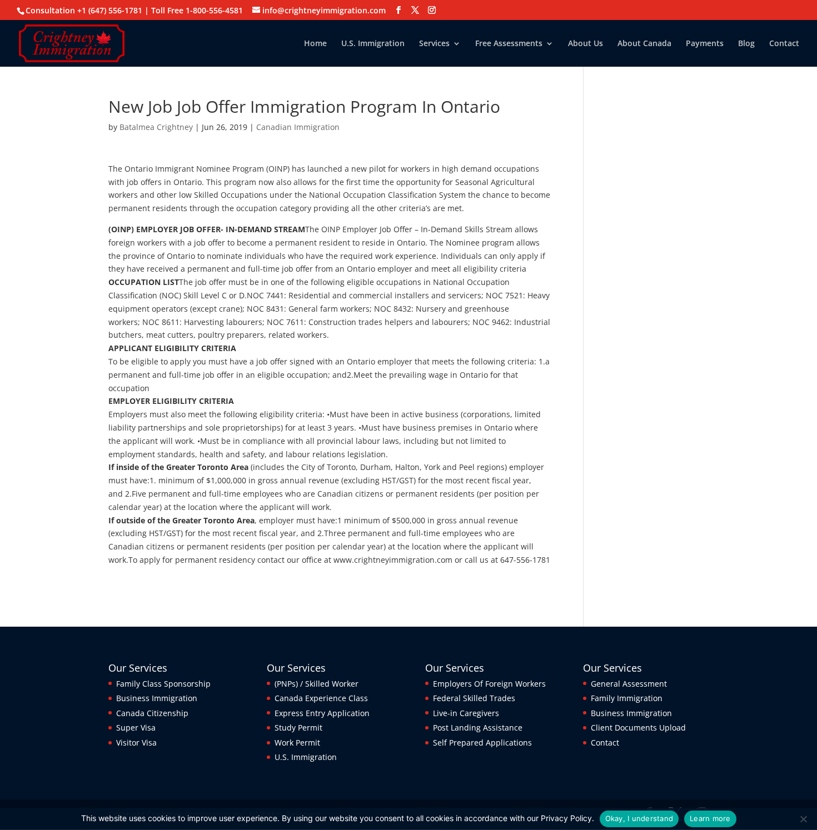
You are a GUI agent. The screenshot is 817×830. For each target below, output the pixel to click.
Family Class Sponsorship (163, 683)
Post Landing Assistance (477, 727)
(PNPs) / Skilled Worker (316, 683)
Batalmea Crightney (156, 127)
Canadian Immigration (298, 127)
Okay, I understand (639, 818)
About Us (585, 43)
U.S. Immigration (373, 43)
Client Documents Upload (638, 727)
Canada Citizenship (152, 713)
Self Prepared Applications (482, 742)
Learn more (710, 818)
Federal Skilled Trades (474, 698)
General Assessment (629, 683)
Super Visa (136, 727)
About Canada (644, 43)
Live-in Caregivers (466, 713)
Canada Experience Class (321, 698)
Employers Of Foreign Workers (489, 683)
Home (315, 43)
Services (434, 43)
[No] (803, 818)
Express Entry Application (322, 713)
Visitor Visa (136, 742)
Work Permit (297, 742)
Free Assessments (508, 43)
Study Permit (298, 727)
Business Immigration (156, 698)
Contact (784, 43)
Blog (746, 43)
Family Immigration (626, 698)
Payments (705, 43)
